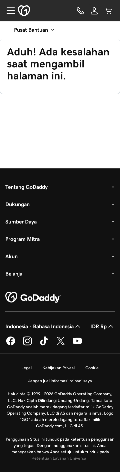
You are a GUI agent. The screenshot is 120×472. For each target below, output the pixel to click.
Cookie (92, 368)
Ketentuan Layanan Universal (59, 458)
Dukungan (17, 204)
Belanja (13, 273)
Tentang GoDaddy (26, 186)
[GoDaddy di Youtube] (77, 344)
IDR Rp (98, 326)
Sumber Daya (21, 221)
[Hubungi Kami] (80, 10)
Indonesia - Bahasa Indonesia (39, 326)
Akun (11, 256)
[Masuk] (94, 10)
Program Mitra (22, 239)
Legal (26, 368)
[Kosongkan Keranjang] (108, 10)
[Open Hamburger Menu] (8, 10)
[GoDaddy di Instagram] (27, 344)
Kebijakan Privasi (58, 368)
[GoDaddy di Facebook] (10, 344)
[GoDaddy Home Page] (33, 297)
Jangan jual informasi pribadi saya (60, 381)
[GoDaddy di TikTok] (44, 344)
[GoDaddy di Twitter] (60, 344)
